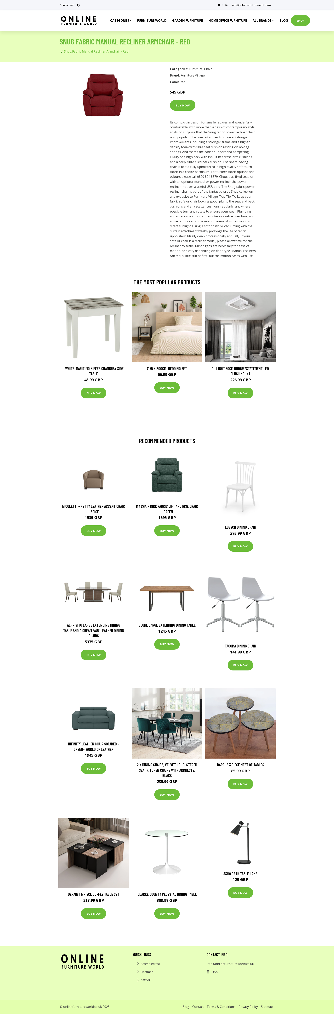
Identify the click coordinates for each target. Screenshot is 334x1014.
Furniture (196, 69)
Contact (198, 1007)
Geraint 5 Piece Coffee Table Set (93, 894)
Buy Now (183, 105)
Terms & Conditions (221, 1007)
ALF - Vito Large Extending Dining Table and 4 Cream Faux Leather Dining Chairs (93, 630)
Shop (300, 20)
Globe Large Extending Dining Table (167, 625)
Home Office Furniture (228, 20)
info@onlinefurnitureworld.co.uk (251, 5)
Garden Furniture (187, 20)
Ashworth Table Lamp (240, 873)
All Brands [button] (262, 20)
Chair (208, 69)
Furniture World (151, 20)
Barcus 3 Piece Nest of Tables (240, 764)
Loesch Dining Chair (240, 527)
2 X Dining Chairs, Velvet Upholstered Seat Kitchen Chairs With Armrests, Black (167, 770)
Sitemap (267, 1007)
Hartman (147, 972)
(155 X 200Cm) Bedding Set (167, 368)
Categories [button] (119, 20)
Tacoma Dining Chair (240, 645)
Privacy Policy (248, 1007)
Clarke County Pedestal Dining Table (167, 894)
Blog (283, 20)
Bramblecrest (150, 964)
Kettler (145, 980)
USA (225, 5)
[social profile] (78, 5)
